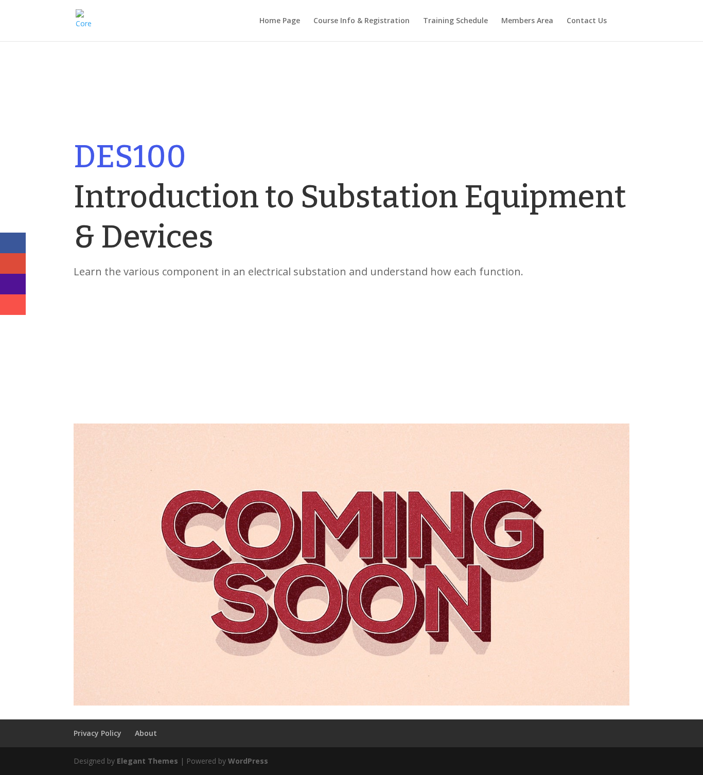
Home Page (279, 21)
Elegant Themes (147, 761)
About (146, 733)
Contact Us (587, 21)
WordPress (248, 761)
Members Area (527, 21)
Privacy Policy (97, 733)
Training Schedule (455, 21)
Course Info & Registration (361, 21)
